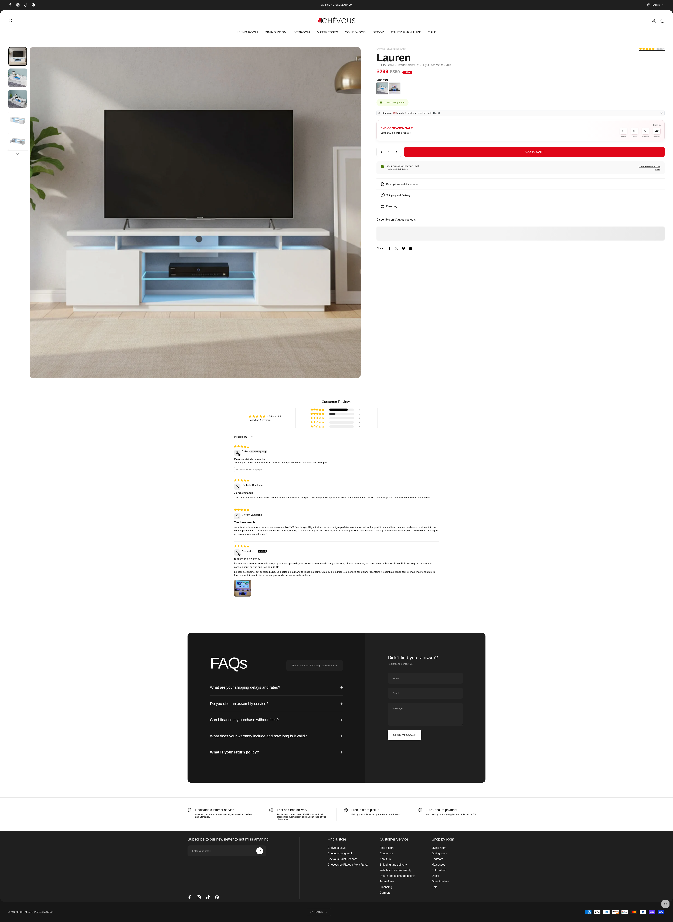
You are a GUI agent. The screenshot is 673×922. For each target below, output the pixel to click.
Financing (386, 887)
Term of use (387, 881)
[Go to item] (17, 56)
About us (385, 859)
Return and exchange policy (397, 875)
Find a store (387, 847)
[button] (646, 49)
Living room (439, 847)
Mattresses (438, 864)
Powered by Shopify (43, 912)
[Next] (351, 221)
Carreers (385, 892)
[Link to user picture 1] (242, 588)
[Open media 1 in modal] (195, 212)
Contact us (386, 853)
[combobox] (656, 5)
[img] (241, 446)
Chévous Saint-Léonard (342, 859)
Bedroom (437, 859)
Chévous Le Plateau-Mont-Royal (348, 864)
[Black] (394, 88)
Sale (434, 887)
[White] (382, 88)
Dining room (439, 853)
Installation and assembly (395, 870)
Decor (435, 875)
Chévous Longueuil (340, 853)
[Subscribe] (259, 850)
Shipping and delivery (393, 864)
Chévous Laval (337, 847)
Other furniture (440, 881)
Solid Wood (439, 870)
